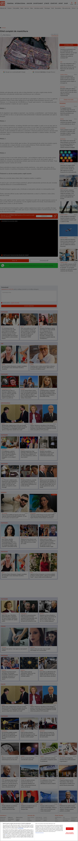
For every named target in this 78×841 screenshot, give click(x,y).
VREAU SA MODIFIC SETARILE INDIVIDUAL (69, 833)
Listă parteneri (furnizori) (39, 832)
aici (6, 834)
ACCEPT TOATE (70, 828)
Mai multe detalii (20, 828)
